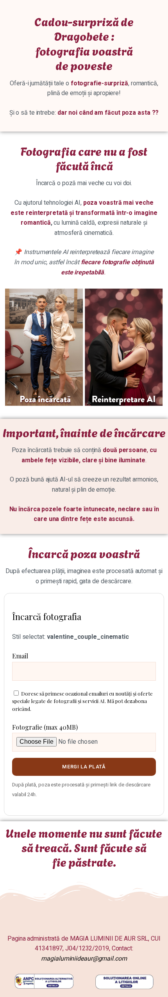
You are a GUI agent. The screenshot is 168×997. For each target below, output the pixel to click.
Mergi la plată (84, 766)
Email (20, 656)
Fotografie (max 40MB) (45, 727)
